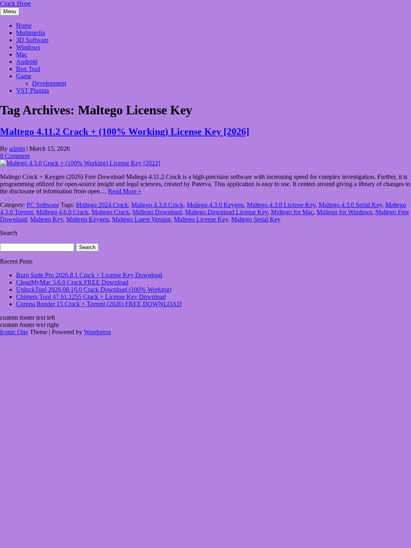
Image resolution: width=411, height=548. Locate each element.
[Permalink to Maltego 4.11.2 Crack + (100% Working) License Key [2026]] (80, 163)
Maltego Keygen (87, 219)
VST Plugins (32, 90)
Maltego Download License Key (226, 212)
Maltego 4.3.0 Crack (157, 204)
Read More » (124, 191)
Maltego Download (157, 212)
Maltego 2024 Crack (102, 204)
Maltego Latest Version (141, 219)
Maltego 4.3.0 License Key (281, 204)
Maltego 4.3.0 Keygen (215, 204)
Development (49, 83)
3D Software (32, 40)
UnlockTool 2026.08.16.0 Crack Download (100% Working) (93, 289)
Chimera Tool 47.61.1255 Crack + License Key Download (91, 296)
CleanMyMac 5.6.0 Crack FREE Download (72, 282)
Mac (21, 54)
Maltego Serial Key (256, 219)
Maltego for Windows (344, 212)
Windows (28, 47)
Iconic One (14, 332)
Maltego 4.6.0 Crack (62, 212)
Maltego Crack (110, 212)
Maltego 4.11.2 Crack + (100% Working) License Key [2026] (124, 131)
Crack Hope (15, 3)
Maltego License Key (201, 219)
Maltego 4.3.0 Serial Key (350, 204)
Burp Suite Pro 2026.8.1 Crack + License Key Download (89, 275)
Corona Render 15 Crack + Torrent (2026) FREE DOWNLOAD (99, 303)
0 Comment (15, 155)
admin (17, 148)
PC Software (42, 204)
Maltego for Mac (292, 212)
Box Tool (28, 68)
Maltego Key (46, 219)
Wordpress (97, 332)
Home (24, 25)
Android (26, 61)
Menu (9, 11)
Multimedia (30, 32)
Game (23, 76)
